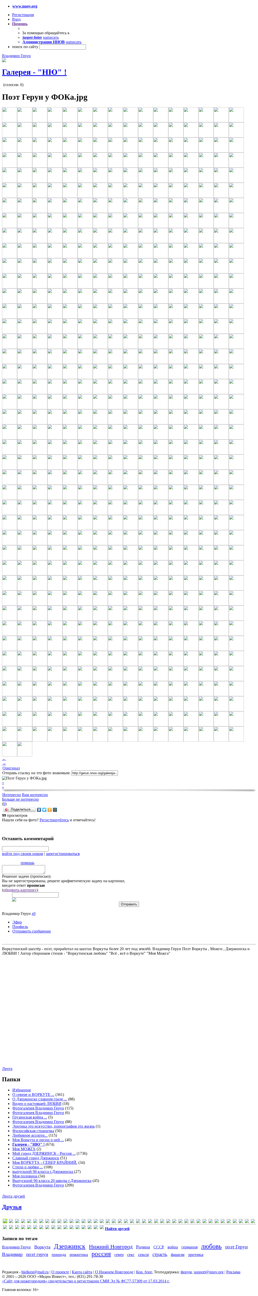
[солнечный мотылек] (65, 1228)
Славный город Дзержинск (35, 1158)
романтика (79, 1254)
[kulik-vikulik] (120, 1222)
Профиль (20, 926)
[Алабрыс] (198, 1222)
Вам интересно (35, 795)
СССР (158, 1247)
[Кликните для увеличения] (4, 61)
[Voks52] (180, 1222)
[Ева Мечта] (253, 1222)
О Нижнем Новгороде (114, 1272)
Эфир (17, 922)
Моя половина (25, 1176)
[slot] (156, 1222)
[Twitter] (44, 809)
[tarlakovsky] (168, 1222)
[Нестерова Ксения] (47, 1228)
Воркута (42, 1246)
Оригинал (11, 768)
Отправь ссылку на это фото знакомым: (36, 773)
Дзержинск (69, 1246)
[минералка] (35, 1228)
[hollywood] (77, 1222)
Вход (16, 19)
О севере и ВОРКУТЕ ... (33, 1094)
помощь (27, 863)
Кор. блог (144, 1272)
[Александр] (204, 1222)
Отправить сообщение (31, 931)
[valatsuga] (174, 1222)
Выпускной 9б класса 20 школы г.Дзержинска (51, 1180)
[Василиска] (235, 1222)
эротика (195, 1254)
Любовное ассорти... (30, 1135)
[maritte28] (126, 1222)
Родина (143, 1246)
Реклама (233, 1272)
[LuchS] (5, 1222)
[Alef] (11, 1222)
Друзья (12, 1207)
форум (186, 1272)
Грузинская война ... (29, 1117)
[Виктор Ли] (241, 1222)
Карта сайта (82, 1272)
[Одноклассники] (49, 809)
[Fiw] (65, 1222)
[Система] (59, 1228)
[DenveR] (23, 1222)
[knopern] (114, 1222)
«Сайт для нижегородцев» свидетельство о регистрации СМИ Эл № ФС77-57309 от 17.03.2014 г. (86, 1281)
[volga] (186, 1222)
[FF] (47, 1222)
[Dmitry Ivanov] (29, 1222)
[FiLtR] (53, 1222)
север (119, 1254)
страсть (159, 1254)
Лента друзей (13, 1196)
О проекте (60, 1272)
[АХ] (216, 1222)
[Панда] (53, 1228)
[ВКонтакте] (39, 809)
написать (51, 37)
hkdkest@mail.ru (35, 1272)
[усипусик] (83, 1228)
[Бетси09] (222, 1222)
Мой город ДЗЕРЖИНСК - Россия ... (44, 1153)
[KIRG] (108, 1222)
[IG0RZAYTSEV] (83, 1222)
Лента (7, 1068)
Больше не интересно (20, 799)
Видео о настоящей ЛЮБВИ (36, 1103)
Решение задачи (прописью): (26, 876)
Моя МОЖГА (24, 1149)
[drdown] (41, 1222)
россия (101, 1253)
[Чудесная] (95, 1228)
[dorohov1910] (35, 1222)
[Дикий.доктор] (247, 1222)
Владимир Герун (16, 56)
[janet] (95, 1222)
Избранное (21, 1090)
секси (143, 1254)
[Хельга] (89, 1228)
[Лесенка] (23, 1228)
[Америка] (210, 1222)
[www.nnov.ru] (192, 1222)
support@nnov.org (208, 1272)
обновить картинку (20, 890)
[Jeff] (102, 1222)
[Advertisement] (32, 1010)
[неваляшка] (41, 1228)
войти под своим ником (22, 853)
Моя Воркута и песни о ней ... (38, 1140)
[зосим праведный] (5, 1228)
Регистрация (23, 15)
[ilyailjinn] (89, 1222)
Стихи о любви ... (27, 1167)
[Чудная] (102, 1228)
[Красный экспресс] (17, 1228)
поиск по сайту (25, 47)
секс (131, 1254)
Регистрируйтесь (54, 820)
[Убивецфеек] (77, 1228)
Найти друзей (117, 1229)
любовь (211, 1246)
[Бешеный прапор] (229, 1222)
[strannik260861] (162, 1222)
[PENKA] (144, 1222)
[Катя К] (11, 1228)
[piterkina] (150, 1222)
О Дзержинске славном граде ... (39, 1099)
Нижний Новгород (111, 1246)
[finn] (59, 1222)
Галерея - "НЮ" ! (34, 72)
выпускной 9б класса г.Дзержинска (43, 1171)
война (173, 1247)
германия (189, 1247)
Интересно (11, 795)
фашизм (177, 1254)
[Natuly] (138, 1222)
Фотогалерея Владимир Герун (38, 1108)
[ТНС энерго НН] (71, 1228)
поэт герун (37, 1254)
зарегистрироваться (63, 853)
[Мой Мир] (55, 809)
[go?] (71, 1222)
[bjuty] (17, 1222)
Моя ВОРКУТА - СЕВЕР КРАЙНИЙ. (44, 1162)
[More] (132, 1222)
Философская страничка (33, 1131)
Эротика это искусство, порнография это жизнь (53, 1126)
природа (59, 1254)
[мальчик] (29, 1228)
